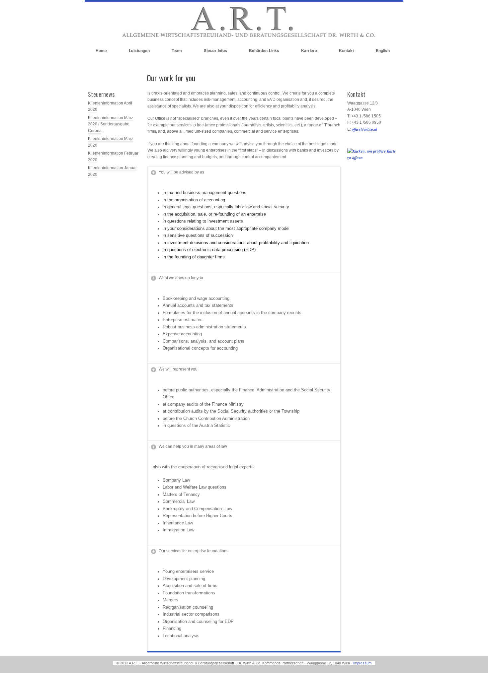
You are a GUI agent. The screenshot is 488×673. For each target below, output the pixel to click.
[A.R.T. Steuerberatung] (244, 37)
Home (101, 50)
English (383, 50)
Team (177, 50)
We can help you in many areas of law (193, 446)
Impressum (362, 663)
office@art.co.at (364, 129)
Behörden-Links (264, 50)
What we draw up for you (181, 278)
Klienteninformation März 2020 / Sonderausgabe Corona (110, 124)
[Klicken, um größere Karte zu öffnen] (373, 158)
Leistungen (139, 50)
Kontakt (346, 50)
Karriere (309, 50)
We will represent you (178, 369)
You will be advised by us (181, 172)
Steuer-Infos (215, 50)
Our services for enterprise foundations (193, 551)
